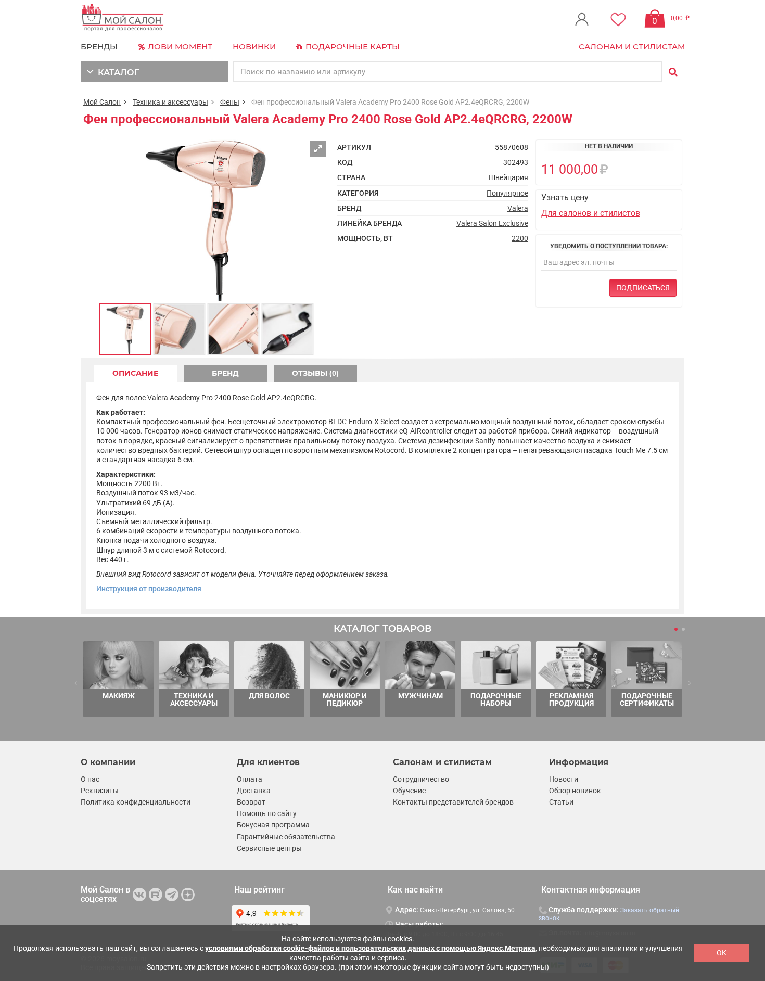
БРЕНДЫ (99, 47)
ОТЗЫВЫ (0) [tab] (315, 373)
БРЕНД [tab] (225, 373)
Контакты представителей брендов (453, 802)
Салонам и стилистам (632, 47)
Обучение (409, 790)
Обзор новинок (575, 790)
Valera (517, 208)
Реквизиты (100, 790)
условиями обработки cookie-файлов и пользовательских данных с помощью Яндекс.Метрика (370, 948)
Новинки (254, 47)
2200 (520, 238)
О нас (90, 779)
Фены (229, 102)
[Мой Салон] (123, 18)
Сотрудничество (421, 779)
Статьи (561, 802)
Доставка (254, 790)
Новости (563, 779)
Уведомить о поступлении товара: (609, 246)
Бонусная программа (273, 825)
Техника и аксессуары (170, 102)
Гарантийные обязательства (286, 837)
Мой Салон (102, 102)
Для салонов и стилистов (590, 213)
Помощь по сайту (267, 813)
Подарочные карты (351, 47)
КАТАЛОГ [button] (116, 73)
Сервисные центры (269, 848)
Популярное (507, 193)
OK (721, 953)
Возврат (251, 802)
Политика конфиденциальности (135, 802)
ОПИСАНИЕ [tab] (135, 373)
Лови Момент (179, 47)
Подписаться (643, 288)
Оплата (249, 779)
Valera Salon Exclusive (492, 223)
